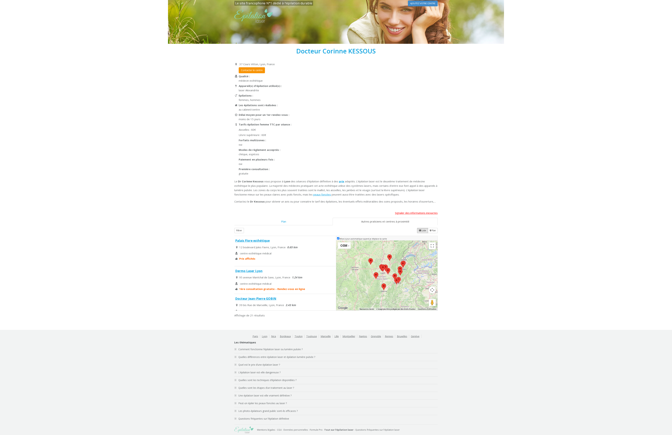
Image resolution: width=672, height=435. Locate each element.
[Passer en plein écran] (432, 245)
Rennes (389, 336)
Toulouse (311, 336)
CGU (279, 429)
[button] (383, 268)
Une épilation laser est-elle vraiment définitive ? (265, 395)
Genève (415, 336)
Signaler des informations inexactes (416, 213)
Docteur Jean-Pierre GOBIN (255, 299)
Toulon (299, 336)
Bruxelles (402, 336)
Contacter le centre (252, 70)
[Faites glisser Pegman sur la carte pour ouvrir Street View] (432, 302)
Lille (336, 336)
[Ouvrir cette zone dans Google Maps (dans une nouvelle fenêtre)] (343, 308)
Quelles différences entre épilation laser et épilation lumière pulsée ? (276, 357)
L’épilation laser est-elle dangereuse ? (259, 372)
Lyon (264, 336)
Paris (255, 336)
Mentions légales (266, 429)
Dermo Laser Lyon (248, 271)
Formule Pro (316, 429)
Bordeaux (285, 336)
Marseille (326, 336)
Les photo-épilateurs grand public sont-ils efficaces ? (268, 411)
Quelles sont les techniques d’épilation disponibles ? (267, 380)
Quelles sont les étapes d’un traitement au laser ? (266, 387)
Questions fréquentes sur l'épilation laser (377, 429)
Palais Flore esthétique (252, 241)
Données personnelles (296, 429)
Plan (283, 221)
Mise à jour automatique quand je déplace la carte (363, 238)
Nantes (363, 336)
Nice (273, 336)
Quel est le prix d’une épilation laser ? (259, 364)
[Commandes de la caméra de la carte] (432, 289)
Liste (423, 230)
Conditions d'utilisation (427, 309)
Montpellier (348, 336)
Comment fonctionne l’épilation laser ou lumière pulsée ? (270, 349)
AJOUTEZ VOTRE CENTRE (422, 3)
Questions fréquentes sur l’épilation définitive (263, 418)
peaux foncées (322, 194)
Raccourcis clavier (366, 309)
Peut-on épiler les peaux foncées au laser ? (262, 403)
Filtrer (239, 230)
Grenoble (376, 336)
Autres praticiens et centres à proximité (385, 221)
